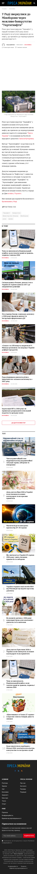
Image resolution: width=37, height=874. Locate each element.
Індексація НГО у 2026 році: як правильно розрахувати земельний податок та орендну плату (16, 411)
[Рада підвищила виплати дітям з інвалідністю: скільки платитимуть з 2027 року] (18, 365)
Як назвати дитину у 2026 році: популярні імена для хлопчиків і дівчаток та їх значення (19, 620)
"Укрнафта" (6, 213)
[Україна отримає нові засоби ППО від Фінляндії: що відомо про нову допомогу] (18, 574)
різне (4, 219)
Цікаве (11, 219)
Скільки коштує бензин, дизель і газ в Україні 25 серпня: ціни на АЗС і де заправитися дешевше (17, 285)
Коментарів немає (9, 47)
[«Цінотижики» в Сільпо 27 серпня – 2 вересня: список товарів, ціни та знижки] (18, 702)
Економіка (28, 44)
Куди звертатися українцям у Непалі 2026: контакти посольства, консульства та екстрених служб (20, 748)
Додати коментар (18, 423)
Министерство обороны (10, 216)
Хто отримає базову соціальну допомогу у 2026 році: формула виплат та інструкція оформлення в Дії (18, 316)
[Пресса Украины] (19, 3)
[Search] (34, 3)
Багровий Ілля (11, 44)
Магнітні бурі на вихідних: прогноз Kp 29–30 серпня (17, 527)
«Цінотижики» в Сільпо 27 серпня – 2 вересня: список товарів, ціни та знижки (20, 717)
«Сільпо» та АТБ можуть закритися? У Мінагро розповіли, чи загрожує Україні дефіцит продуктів (18, 348)
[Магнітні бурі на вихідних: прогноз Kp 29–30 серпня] (18, 513)
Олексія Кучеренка (26, 139)
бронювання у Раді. (9, 201)
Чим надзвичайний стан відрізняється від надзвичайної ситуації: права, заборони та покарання (19, 462)
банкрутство (16, 213)
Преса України (18, 853)
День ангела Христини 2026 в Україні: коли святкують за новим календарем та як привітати (20, 652)
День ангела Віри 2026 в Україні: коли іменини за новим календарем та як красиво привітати (19, 495)
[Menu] (3, 3)
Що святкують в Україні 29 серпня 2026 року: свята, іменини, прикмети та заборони (20, 557)
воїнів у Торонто (14, 193)
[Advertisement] (18, 68)
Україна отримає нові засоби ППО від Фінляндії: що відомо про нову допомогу (20, 589)
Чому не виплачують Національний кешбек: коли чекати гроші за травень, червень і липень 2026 (17, 253)
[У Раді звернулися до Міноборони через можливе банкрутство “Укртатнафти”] (18, 102)
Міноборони (24, 216)
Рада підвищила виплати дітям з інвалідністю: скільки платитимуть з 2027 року (17, 379)
